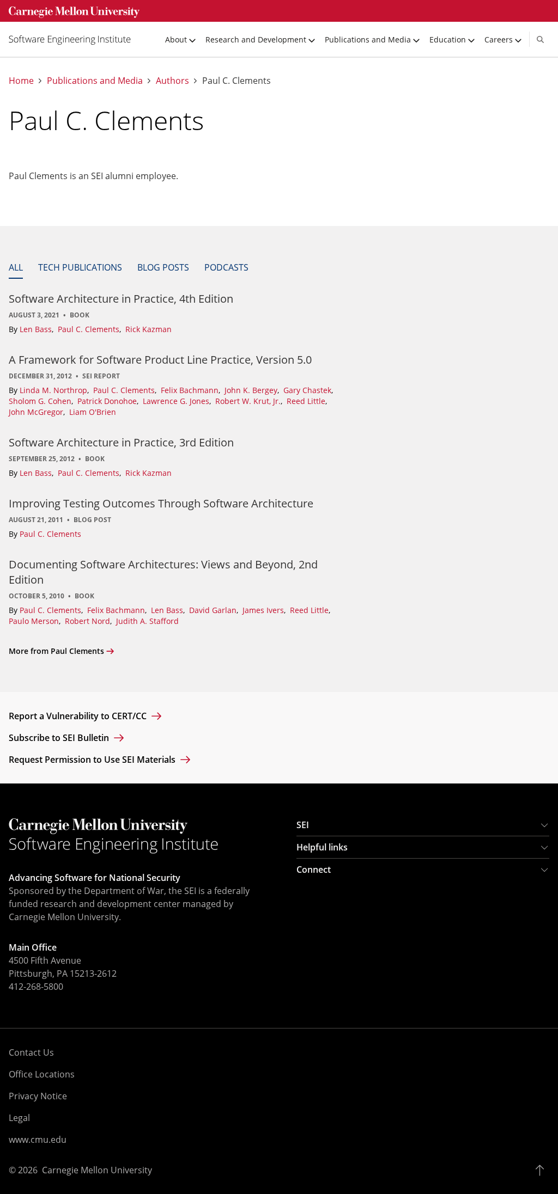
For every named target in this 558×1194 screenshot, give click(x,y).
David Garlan (214, 610)
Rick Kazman (148, 329)
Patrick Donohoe (108, 401)
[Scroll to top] (542, 1170)
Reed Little (307, 401)
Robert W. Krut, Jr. (249, 401)
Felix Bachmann (191, 390)
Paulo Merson (35, 621)
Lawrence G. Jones (177, 401)
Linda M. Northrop (54, 390)
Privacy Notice (38, 1096)
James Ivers (264, 610)
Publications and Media (95, 81)
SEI (302, 825)
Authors (172, 81)
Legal (19, 1118)
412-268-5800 (36, 987)
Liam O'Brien (92, 412)
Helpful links (322, 847)
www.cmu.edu (37, 1140)
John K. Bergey (252, 390)
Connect (313, 869)
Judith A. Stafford (147, 621)
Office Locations (42, 1074)
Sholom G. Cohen (41, 401)
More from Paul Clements (56, 651)
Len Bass (37, 329)
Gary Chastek (308, 390)
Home (21, 81)
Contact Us (31, 1052)
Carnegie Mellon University (97, 1170)
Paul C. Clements (90, 329)
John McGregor (37, 412)
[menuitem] (74, 39)
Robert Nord (88, 621)
